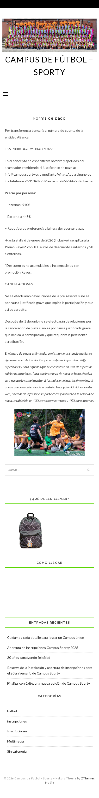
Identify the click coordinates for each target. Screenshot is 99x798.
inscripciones (17, 721)
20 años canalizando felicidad (28, 657)
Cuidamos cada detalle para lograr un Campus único (45, 637)
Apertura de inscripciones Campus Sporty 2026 (42, 648)
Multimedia (15, 741)
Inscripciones (17, 731)
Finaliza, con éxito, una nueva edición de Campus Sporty (48, 683)
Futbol (12, 711)
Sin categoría (17, 751)
